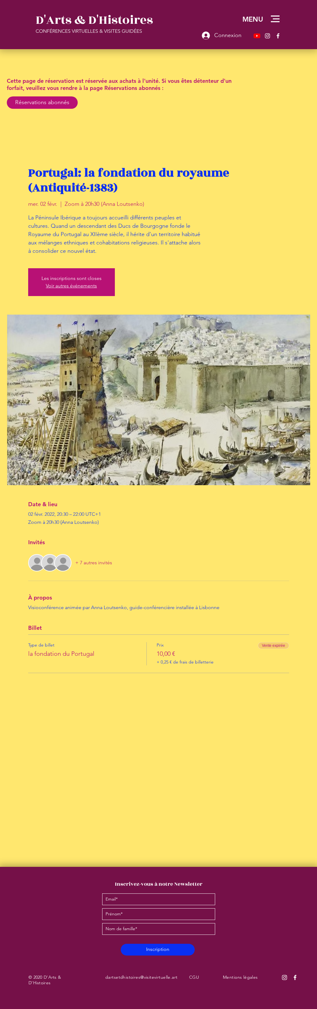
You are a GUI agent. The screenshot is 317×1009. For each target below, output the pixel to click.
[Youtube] (257, 35)
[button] (275, 18)
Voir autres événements (71, 286)
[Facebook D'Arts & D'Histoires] (295, 977)
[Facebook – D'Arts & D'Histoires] (278, 35)
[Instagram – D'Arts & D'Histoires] (267, 35)
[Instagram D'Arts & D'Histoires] (284, 977)
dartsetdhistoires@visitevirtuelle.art (141, 977)
